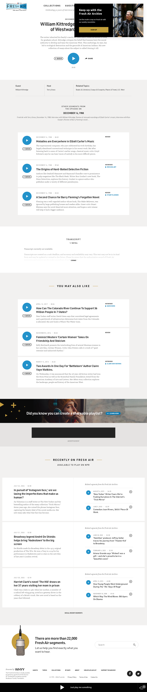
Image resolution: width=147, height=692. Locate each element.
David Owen (111, 306)
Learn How (114, 413)
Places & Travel (111, 90)
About (77, 670)
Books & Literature (83, 90)
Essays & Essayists (98, 90)
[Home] (16, 7)
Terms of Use (83, 677)
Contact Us (94, 677)
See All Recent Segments (73, 613)
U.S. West (120, 90)
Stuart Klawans (113, 195)
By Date (67, 670)
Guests (70, 5)
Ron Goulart (111, 167)
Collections (52, 5)
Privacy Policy (72, 677)
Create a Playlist (90, 670)
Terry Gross (51, 90)
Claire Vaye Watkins (114, 364)
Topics (44, 670)
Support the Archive (108, 670)
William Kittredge (22, 90)
